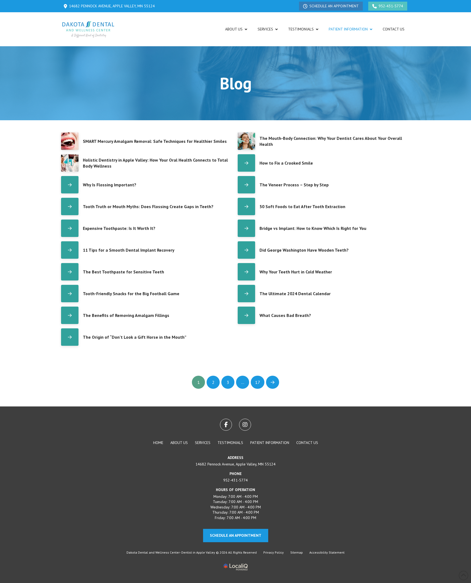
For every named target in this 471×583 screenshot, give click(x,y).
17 (257, 382)
